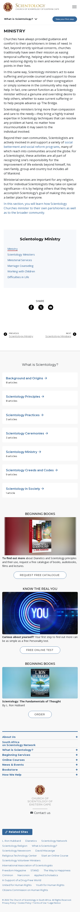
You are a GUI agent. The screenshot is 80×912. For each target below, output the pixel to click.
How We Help (11, 774)
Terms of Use (40, 902)
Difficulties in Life (18, 277)
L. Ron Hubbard (11, 840)
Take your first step (65, 19)
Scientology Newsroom (16, 850)
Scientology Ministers (21, 254)
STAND (35, 870)
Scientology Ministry (21, 336)
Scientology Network (54, 840)
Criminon (7, 875)
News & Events (13, 764)
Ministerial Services (19, 260)
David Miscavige (45, 850)
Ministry (12, 249)
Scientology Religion (14, 845)
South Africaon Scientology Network (19, 743)
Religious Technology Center (19, 855)
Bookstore (10, 769)
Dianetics (31, 840)
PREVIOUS (14, 333)
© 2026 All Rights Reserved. (37, 899)
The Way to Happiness (57, 870)
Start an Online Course (54, 855)
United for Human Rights (16, 885)
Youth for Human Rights (50, 885)
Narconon (23, 875)
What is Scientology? (18, 18)
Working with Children (21, 271)
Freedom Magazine (14, 870)
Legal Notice (54, 902)
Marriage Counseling (20, 266)
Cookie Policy (24, 902)
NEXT (68, 333)
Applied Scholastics (46, 875)
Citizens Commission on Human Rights (25, 890)
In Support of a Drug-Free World (21, 880)
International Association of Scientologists (27, 865)
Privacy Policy (9, 902)
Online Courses (13, 760)
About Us (9, 737)
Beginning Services (16, 755)
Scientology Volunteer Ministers (21, 860)
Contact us (41, 813)
